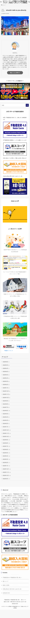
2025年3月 (6, 381)
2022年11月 (7, 472)
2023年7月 (6, 446)
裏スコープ (5, 581)
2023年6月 (6, 449)
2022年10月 (7, 475)
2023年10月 (7, 436)
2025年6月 (6, 371)
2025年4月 (6, 378)
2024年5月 (6, 413)
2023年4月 (6, 456)
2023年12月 (7, 430)
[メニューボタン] (1, 2)
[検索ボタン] (29, 2)
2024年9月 (6, 401)
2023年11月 (7, 433)
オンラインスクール (10, 508)
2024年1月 (6, 426)
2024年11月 (6, 394)
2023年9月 (6, 439)
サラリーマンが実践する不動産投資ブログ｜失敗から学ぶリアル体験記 (15, 1)
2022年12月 (7, 469)
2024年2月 (6, 423)
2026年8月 (6, 362)
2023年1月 (6, 465)
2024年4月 (6, 417)
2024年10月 (6, 397)
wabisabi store (6, 593)
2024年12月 (6, 391)
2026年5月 (6, 365)
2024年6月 (6, 410)
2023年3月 (6, 459)
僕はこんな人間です (15, 72)
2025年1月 (6, 388)
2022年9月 (6, 478)
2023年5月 (6, 452)
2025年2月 (6, 384)
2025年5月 (6, 375)
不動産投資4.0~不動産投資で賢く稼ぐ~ (12, 577)
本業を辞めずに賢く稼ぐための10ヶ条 (12, 589)
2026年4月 (6, 368)
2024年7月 (6, 407)
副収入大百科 (6, 585)
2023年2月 (6, 462)
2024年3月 (6, 420)
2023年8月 (6, 443)
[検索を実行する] (27, 105)
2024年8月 (6, 404)
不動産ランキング (8, 350)
